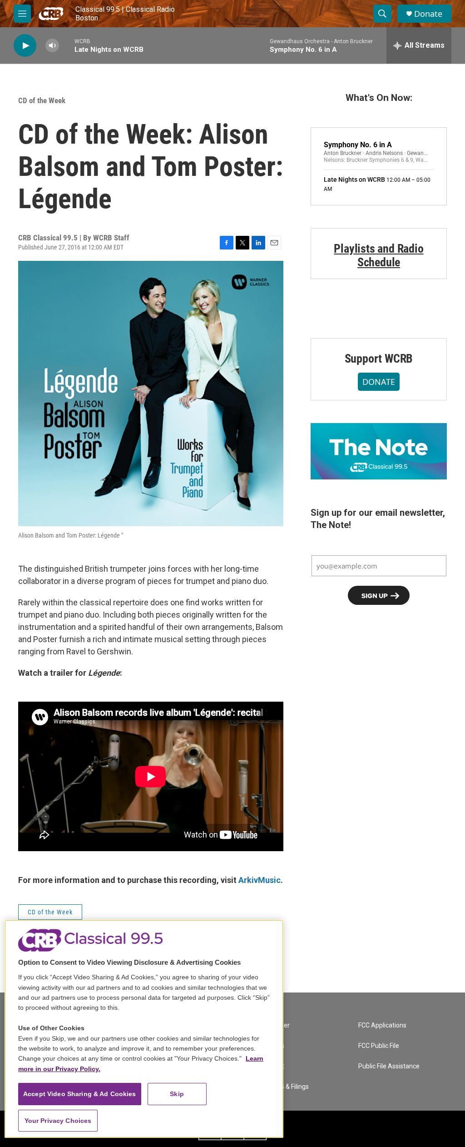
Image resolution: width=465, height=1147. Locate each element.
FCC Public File (378, 1045)
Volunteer (276, 1025)
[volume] (52, 45)
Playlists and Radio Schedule (378, 255)
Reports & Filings (285, 1086)
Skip (177, 1093)
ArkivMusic (259, 880)
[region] (144, 1029)
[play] (25, 45)
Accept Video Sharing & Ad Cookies (79, 1093)
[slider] (66, 45)
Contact (273, 1066)
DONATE (378, 381)
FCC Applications (382, 1025)
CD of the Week (41, 100)
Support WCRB (379, 358)
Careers (273, 1045)
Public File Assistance (389, 1066)
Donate (428, 14)
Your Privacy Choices (58, 1120)
